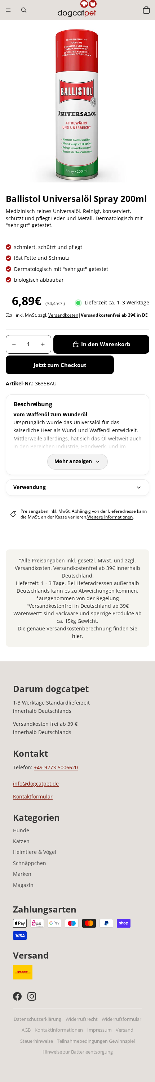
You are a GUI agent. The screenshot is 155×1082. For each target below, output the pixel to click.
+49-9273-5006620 (56, 767)
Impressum (99, 1030)
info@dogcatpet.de (36, 783)
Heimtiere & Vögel (34, 851)
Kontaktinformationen (59, 1030)
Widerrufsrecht (82, 1019)
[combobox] (131, 10)
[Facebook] (17, 996)
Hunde (21, 830)
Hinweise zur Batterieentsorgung (78, 1052)
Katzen (21, 841)
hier (77, 636)
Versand (124, 1030)
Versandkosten (63, 315)
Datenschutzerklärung (37, 1019)
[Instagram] (31, 996)
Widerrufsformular (121, 1019)
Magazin (23, 885)
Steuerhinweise (36, 1041)
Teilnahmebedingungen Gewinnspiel (96, 1041)
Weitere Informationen (110, 517)
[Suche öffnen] (24, 10)
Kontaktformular (33, 796)
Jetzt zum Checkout (60, 364)
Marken (22, 873)
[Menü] (8, 10)
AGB (26, 1030)
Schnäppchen (29, 863)
